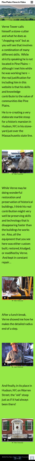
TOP (32, 458)
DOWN (20, 458)
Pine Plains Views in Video (14, 2)
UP (15, 458)
